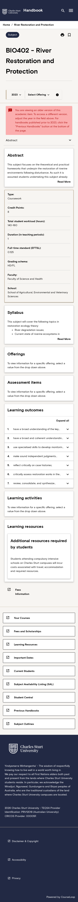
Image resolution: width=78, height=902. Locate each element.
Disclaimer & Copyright (25, 841)
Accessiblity (19, 859)
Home (6, 24)
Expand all (62, 420)
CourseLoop (68, 896)
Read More (64, 182)
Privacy (16, 878)
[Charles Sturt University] (11, 12)
